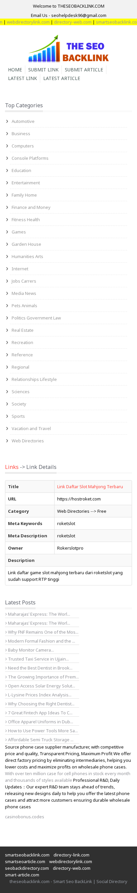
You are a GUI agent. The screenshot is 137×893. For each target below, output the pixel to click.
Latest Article (61, 78)
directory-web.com (68, 22)
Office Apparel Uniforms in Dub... (40, 722)
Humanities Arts (27, 256)
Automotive (23, 121)
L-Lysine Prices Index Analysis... (39, 695)
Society (19, 404)
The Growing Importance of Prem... (43, 677)
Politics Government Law (36, 318)
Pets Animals (24, 306)
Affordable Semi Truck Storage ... (40, 740)
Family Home (24, 195)
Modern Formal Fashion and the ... (41, 641)
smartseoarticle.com (25, 861)
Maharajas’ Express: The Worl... (38, 614)
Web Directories (28, 441)
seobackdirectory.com (27, 868)
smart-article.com (22, 875)
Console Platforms (30, 158)
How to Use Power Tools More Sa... (42, 731)
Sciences (21, 392)
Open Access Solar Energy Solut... (41, 686)
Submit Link (43, 69)
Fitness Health (26, 220)
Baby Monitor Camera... (30, 650)
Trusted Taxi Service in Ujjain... (38, 659)
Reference (22, 355)
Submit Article (84, 69)
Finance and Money (31, 207)
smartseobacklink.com (114, 22)
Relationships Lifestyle (34, 379)
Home (15, 69)
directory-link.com (71, 855)
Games (19, 232)
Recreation (22, 342)
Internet (20, 269)
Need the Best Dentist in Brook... (39, 668)
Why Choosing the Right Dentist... (40, 704)
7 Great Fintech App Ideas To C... (39, 713)
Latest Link (22, 78)
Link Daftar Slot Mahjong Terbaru (90, 487)
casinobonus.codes (24, 817)
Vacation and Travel (31, 428)
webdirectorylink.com (24, 22)
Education (21, 170)
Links (12, 467)
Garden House (26, 244)
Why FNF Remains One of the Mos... (42, 632)
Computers (23, 146)
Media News (24, 293)
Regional (20, 367)
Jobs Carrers (24, 281)
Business (21, 133)
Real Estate (23, 330)
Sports (18, 416)
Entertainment (26, 183)
